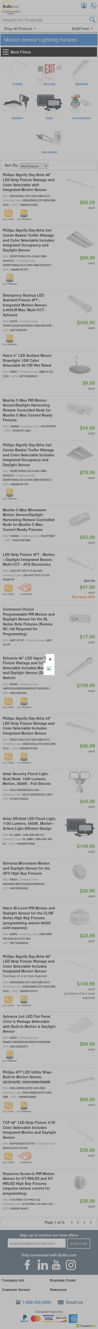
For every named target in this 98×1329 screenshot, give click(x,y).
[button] (50, 658)
